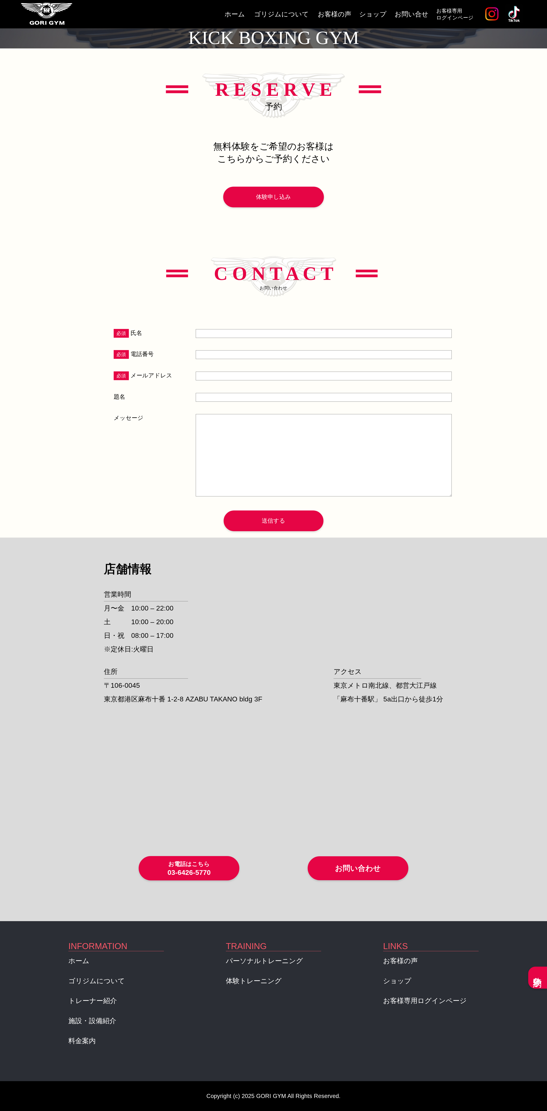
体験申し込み (273, 197)
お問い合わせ (358, 868)
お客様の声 (334, 14)
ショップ (373, 14)
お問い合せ (411, 14)
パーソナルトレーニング (264, 961)
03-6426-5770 (189, 868)
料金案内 (82, 1041)
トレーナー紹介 (92, 1001)
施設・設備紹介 (92, 1021)
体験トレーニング (254, 981)
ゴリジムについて (281, 14)
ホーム (235, 14)
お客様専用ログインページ (454, 14)
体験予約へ (537, 977)
